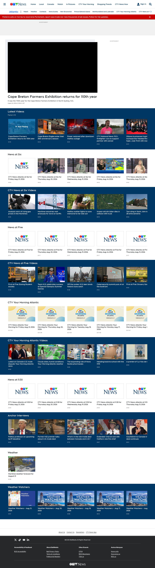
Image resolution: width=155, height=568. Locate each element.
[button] (143, 132)
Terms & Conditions (53, 554)
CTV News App (91, 532)
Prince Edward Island (82, 11)
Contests (43, 11)
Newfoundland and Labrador (103, 11)
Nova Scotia (53, 11)
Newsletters (80, 532)
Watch (60, 4)
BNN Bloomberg (84, 554)
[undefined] (21, 131)
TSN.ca (81, 556)
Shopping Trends (104, 4)
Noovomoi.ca (115, 554)
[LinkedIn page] (28, 539)
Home (33, 4)
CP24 (81, 551)
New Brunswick (66, 11)
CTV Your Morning (86, 4)
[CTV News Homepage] (18, 4)
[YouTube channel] (24, 539)
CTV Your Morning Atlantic (126, 11)
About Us (62, 532)
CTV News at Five (145, 11)
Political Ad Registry (53, 556)
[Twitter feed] (15, 539)
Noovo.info (115, 551)
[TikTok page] (19, 539)
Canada (50, 4)
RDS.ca (113, 556)
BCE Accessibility (20, 551)
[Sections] (5, 4)
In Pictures (70, 4)
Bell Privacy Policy (52, 551)
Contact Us (70, 532)
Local (41, 4)
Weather (34, 11)
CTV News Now (121, 4)
